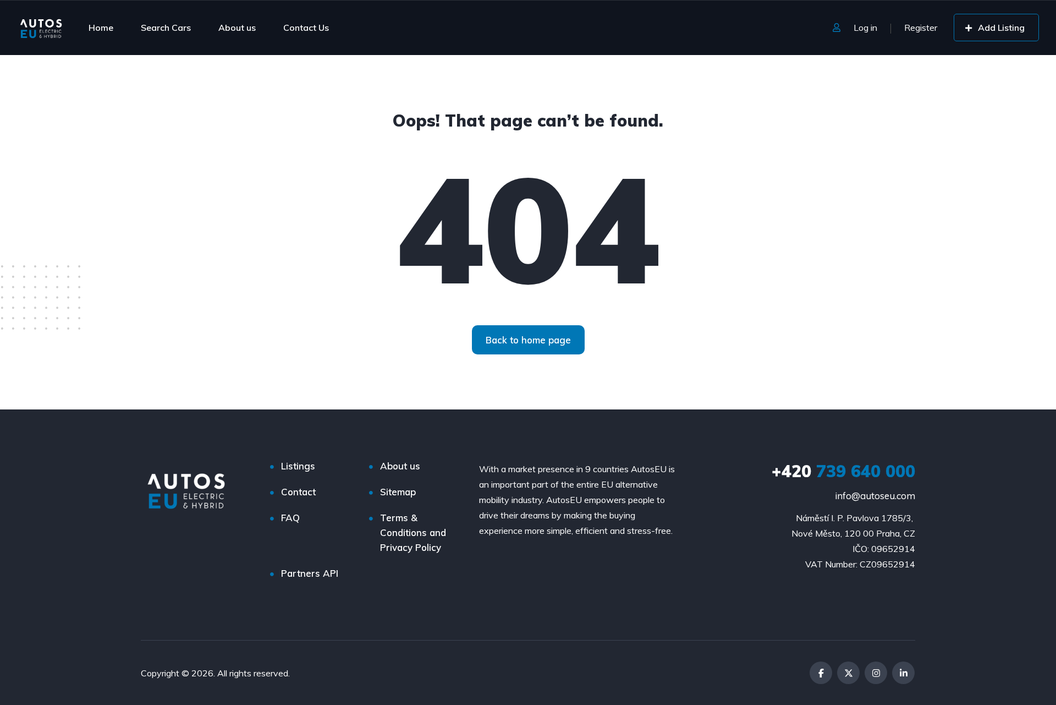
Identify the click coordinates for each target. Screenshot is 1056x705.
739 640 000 (843, 471)
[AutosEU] (40, 27)
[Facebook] (821, 673)
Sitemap (398, 492)
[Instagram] (876, 673)
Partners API (309, 573)
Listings (298, 466)
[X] (848, 673)
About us (237, 27)
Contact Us (306, 27)
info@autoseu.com (875, 495)
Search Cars (166, 27)
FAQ (290, 517)
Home (101, 27)
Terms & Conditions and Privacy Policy (413, 532)
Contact (298, 492)
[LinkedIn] (903, 673)
